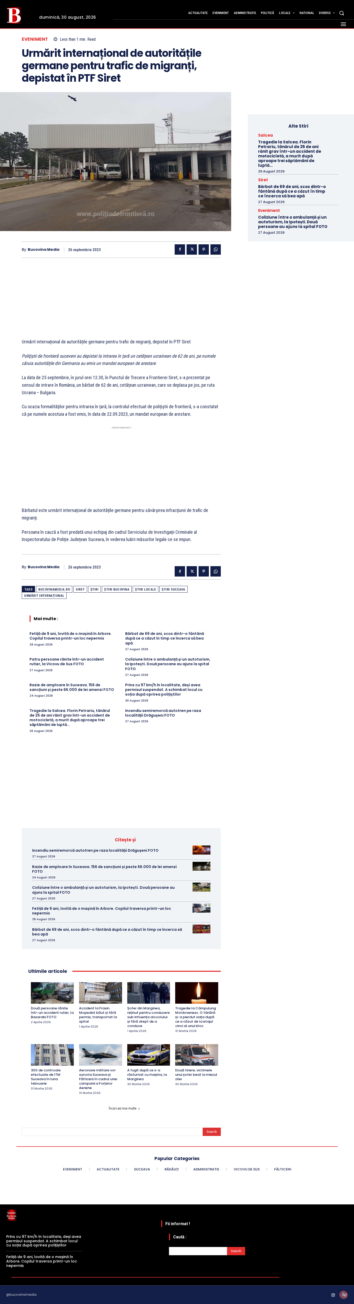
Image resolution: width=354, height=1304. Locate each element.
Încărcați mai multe (123, 1108)
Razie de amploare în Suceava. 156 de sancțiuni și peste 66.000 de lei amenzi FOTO (72, 687)
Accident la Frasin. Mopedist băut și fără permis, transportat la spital (98, 1015)
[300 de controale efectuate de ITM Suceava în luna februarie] (52, 1055)
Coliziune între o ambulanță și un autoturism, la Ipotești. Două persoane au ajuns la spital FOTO (167, 664)
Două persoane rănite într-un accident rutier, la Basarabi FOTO (52, 1012)
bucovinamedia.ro (54, 589)
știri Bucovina (116, 589)
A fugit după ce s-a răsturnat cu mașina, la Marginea (147, 1074)
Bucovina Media (43, 249)
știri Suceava (173, 589)
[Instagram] (333, 1295)
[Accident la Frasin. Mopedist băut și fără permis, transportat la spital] (100, 993)
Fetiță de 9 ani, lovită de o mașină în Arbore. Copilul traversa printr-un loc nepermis (71, 636)
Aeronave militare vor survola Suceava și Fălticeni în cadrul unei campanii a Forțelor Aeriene (98, 1079)
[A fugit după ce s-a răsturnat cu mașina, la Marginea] (148, 1055)
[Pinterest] (204, 249)
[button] (341, 13)
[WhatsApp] (215, 249)
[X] (192, 249)
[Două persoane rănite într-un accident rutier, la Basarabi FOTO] (52, 993)
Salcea (265, 135)
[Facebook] (180, 249)
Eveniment (35, 39)
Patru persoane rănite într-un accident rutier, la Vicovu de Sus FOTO (67, 662)
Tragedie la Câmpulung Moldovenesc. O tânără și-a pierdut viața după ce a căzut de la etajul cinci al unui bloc (195, 1017)
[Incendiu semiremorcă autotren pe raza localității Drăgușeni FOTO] (201, 849)
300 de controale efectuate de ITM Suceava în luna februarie (46, 1077)
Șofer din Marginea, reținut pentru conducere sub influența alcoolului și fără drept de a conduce (148, 1017)
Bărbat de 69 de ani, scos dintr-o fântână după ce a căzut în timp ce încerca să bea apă (164, 638)
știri (94, 589)
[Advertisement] (121, 302)
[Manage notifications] (343, 1295)
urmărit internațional (44, 596)
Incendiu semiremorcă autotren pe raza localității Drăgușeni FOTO (163, 713)
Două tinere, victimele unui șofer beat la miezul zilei (196, 1074)
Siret (80, 589)
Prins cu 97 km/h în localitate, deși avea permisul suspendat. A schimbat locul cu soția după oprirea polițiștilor (163, 689)
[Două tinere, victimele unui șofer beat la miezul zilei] (196, 1055)
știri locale (145, 589)
